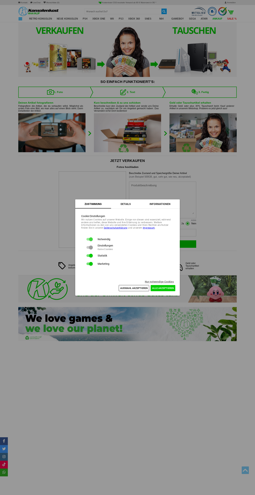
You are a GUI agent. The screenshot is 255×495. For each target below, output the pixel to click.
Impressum (149, 228)
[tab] (93, 204)
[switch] (89, 239)
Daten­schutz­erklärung (116, 228)
